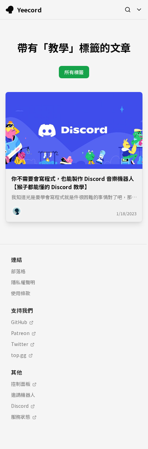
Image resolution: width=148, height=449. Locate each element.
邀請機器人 (23, 394)
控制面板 (20, 383)
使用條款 (20, 293)
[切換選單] (139, 9)
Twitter (19, 344)
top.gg (19, 355)
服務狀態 (20, 416)
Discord (20, 405)
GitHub (19, 322)
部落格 (18, 271)
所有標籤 (74, 72)
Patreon (20, 333)
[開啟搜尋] (128, 9)
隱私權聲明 (23, 282)
